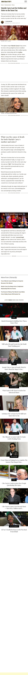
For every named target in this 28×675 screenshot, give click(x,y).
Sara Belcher (9, 21)
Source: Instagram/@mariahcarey (9, 113)
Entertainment (8, 4)
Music (13, 4)
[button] (26, 1)
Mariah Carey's (15, 45)
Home (2, 4)
